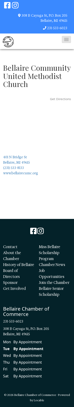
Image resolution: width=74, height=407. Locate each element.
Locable (39, 400)
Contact (10, 246)
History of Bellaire (18, 264)
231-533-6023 (57, 28)
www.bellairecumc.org (20, 173)
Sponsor (10, 282)
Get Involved (14, 288)
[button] (66, 39)
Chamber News (52, 264)
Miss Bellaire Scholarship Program (49, 252)
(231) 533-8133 (13, 168)
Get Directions (60, 99)
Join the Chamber (54, 282)
